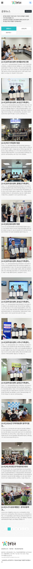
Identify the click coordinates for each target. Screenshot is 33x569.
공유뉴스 (8, 28)
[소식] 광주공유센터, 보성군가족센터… (15, 102)
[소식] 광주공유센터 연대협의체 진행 (15, 62)
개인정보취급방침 (19, 549)
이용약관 (11, 549)
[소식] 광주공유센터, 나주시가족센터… (15, 342)
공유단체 (23, 28)
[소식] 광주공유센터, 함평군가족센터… (15, 183)
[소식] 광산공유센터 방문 (10, 224)
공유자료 (8, 32)
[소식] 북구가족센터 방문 (10, 143)
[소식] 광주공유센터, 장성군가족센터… (15, 302)
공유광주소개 (4, 549)
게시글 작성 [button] (28, 11)
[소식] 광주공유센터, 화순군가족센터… (15, 261)
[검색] (30, 3)
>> (27, 529)
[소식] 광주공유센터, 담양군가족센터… (15, 383)
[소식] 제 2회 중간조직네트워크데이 (14, 466)
